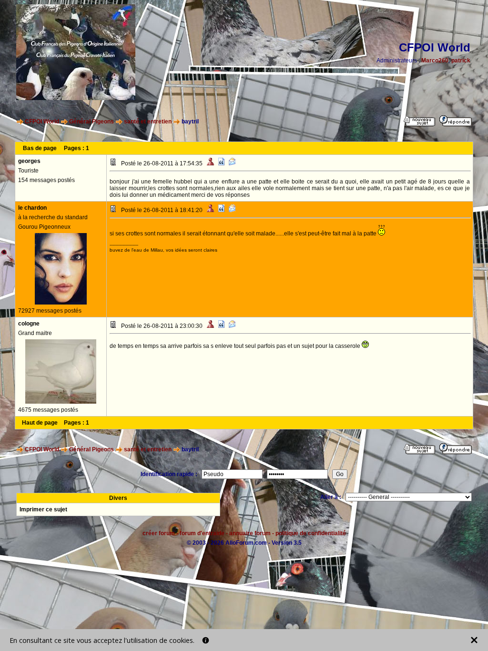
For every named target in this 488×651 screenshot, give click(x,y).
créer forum (158, 533)
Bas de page (40, 148)
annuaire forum (250, 533)
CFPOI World (42, 121)
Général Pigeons (91, 121)
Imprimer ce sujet (43, 509)
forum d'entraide (202, 533)
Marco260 (434, 60)
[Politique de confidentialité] (205, 640)
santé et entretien (148, 121)
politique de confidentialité (310, 533)
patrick (460, 60)
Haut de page (40, 422)
